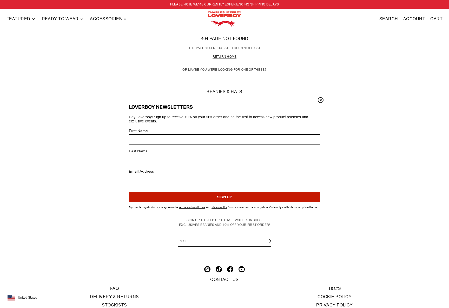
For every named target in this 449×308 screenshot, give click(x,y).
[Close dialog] (320, 100)
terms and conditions (192, 207)
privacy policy (219, 207)
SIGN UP (224, 197)
